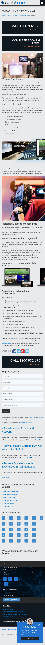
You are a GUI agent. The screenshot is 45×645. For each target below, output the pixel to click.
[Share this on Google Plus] (23, 352)
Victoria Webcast (7, 506)
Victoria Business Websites (10, 491)
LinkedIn (16, 579)
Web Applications (8, 609)
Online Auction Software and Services (15, 614)
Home (3, 15)
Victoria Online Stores (9, 497)
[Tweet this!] (19, 352)
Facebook (5, 579)
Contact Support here (11, 600)
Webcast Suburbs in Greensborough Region (20, 552)
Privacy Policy (32, 417)
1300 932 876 (6, 343)
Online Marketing (8, 616)
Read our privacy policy (25, 422)
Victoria (9, 15)
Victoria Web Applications (10, 500)
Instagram (6, 584)
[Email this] (27, 352)
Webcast (15, 15)
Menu (42, 2)
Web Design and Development (13, 611)
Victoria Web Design (8, 503)
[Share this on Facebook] (14, 352)
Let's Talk (30, 638)
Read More (39, 440)
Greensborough (24, 15)
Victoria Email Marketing (10, 494)
